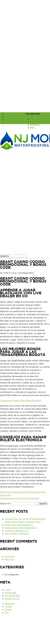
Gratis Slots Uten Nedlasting (19, 525)
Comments (12, 595)
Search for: (5, 503)
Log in (8, 589)
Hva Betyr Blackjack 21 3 (17, 530)
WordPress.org (12, 598)
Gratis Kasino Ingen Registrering (21, 528)
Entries (10, 592)
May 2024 (9, 559)
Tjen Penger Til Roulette (17, 533)
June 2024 (10, 556)
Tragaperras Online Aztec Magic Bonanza (20, 400)
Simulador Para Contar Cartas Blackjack (19, 498)
